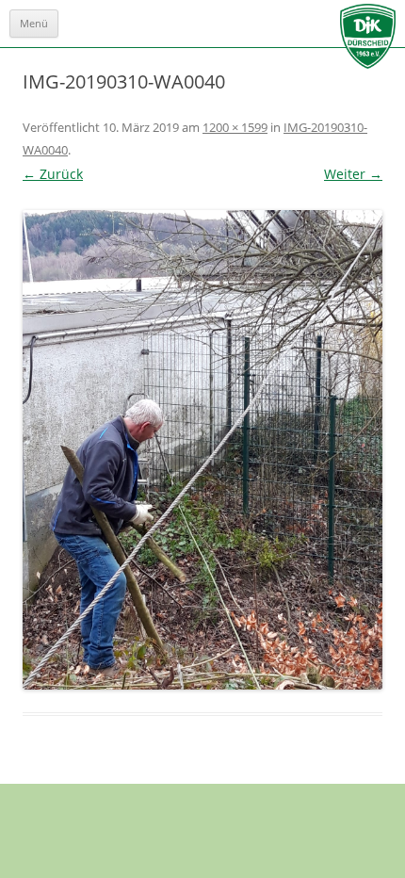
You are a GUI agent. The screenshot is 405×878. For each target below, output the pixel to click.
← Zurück (53, 174)
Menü (34, 23)
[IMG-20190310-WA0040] (202, 450)
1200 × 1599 (234, 127)
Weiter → (353, 174)
